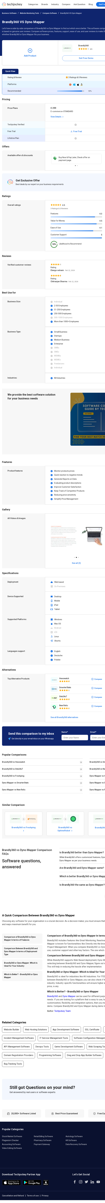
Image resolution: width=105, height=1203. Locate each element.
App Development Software (66, 1029)
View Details (56, 117)
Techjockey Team (62, 1011)
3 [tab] (78, 556)
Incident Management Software (19, 1038)
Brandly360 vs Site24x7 (12, 769)
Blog (91, 4)
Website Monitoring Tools (29, 13)
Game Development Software (69, 1046)
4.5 (100, 221)
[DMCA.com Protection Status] (46, 1184)
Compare (66, 4)
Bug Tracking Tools (13, 1064)
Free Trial (77, 131)
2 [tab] (77, 165)
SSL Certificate (92, 1029)
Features (54, 214)
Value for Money (58, 221)
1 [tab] (75, 165)
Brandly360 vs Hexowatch (13, 762)
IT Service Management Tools (54, 1038)
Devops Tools (42, 1046)
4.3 (100, 214)
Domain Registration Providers (18, 1055)
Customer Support (59, 235)
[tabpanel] (76, 158)
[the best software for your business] (12, 5)
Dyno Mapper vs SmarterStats (15, 783)
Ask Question (79, 4)
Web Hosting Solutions (36, 1029)
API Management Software (17, 1046)
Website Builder (11, 1029)
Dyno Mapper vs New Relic (13, 790)
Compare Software (50, 13)
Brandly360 (52, 996)
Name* (65, 732)
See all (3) (76, 563)
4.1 (100, 228)
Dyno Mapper (68, 996)
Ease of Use (56, 228)
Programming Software (50, 1055)
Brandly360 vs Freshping (13, 776)
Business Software (9, 13)
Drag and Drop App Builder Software (84, 1055)
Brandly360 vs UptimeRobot (65, 829)
